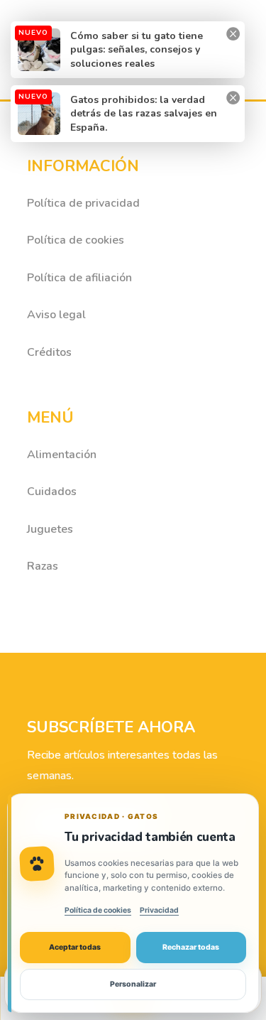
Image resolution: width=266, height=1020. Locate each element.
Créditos (49, 352)
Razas (42, 566)
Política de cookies (75, 240)
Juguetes (50, 529)
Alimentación (61, 454)
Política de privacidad (83, 203)
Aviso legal (56, 314)
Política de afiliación (79, 278)
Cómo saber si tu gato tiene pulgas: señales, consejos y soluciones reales (136, 49)
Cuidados (52, 491)
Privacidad (159, 910)
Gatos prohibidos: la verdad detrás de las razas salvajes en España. (143, 113)
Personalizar (133, 984)
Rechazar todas (190, 947)
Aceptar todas (75, 947)
